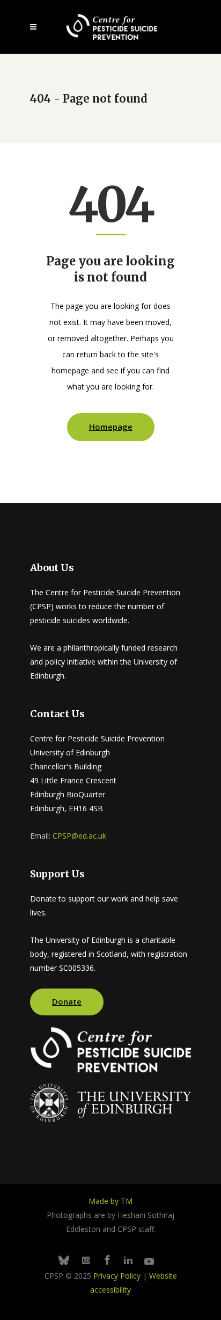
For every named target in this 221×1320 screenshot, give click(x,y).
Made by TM (110, 1201)
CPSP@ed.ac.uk (79, 836)
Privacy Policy (117, 1276)
